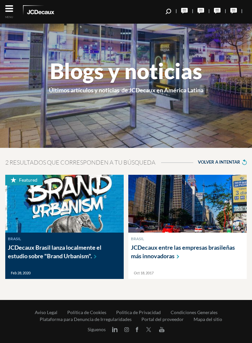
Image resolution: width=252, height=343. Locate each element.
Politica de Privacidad (138, 312)
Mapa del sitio (208, 319)
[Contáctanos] (233, 11)
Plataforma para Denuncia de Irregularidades (86, 319)
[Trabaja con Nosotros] (184, 11)
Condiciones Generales (194, 312)
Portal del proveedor (162, 319)
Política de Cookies (86, 312)
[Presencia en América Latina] (217, 11)
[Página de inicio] (47, 11)
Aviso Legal (46, 312)
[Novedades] (201, 11)
